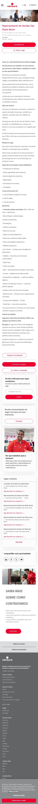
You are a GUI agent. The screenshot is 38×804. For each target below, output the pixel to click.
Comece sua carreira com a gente (11, 699)
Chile (3, 768)
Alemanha (5, 720)
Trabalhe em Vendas (8, 671)
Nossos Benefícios (7, 679)
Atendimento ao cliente (8, 692)
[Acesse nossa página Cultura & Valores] (19, 449)
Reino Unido (5, 751)
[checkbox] (19, 50)
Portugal (4, 748)
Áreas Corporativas (7, 697)
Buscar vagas (6, 704)
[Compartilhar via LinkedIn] (6, 559)
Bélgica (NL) (5, 725)
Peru (3, 771)
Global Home (5, 710)
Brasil (3, 766)
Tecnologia (5, 694)
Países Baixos (5, 746)
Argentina (4, 763)
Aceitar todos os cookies (19, 800)
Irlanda (4, 738)
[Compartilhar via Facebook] (11, 559)
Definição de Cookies (19, 795)
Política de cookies (13, 791)
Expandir (5, 37)
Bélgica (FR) (5, 722)
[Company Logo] (12, 5)
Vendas (4, 689)
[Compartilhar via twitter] (16, 559)
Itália (3, 741)
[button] (19, 44)
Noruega (4, 743)
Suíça (3, 756)
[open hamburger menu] (2, 4)
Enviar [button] (19, 397)
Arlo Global (5, 713)
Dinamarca (5, 728)
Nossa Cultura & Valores (8, 677)
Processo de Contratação (8, 682)
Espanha (4, 730)
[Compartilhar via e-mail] (21, 559)
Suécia (4, 754)
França (4, 735)
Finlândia (4, 733)
